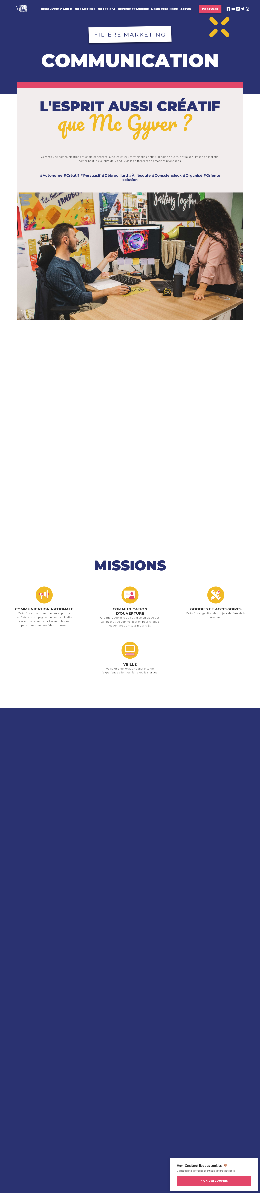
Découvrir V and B (56, 9)
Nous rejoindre (164, 9)
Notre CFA (106, 9)
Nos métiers (85, 9)
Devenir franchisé (133, 9)
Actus (185, 9)
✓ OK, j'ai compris (214, 1180)
